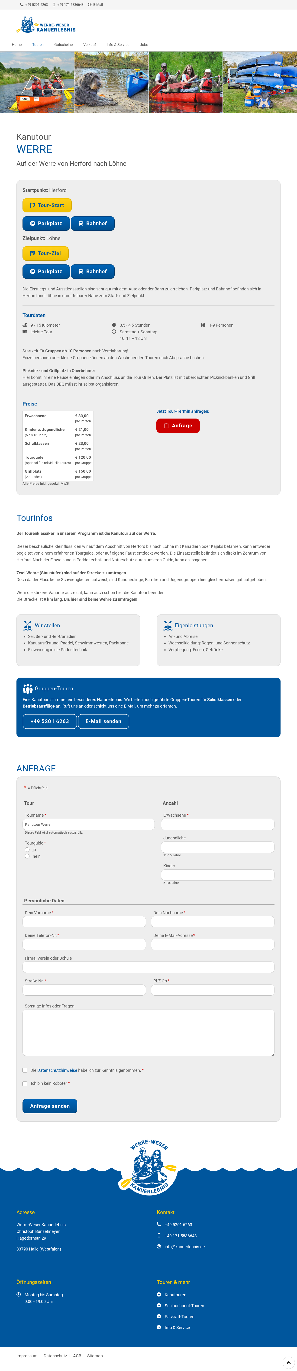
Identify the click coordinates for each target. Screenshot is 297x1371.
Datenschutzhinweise (57, 1070)
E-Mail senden (103, 721)
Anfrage (181, 426)
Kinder (169, 865)
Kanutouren (175, 1294)
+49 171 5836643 (181, 1235)
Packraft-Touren (179, 1316)
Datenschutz (55, 1355)
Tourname (35, 815)
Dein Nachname (169, 912)
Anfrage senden (50, 1106)
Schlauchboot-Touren (184, 1305)
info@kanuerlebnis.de (185, 1246)
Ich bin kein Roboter (49, 1083)
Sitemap (95, 1355)
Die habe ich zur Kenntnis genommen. (87, 1070)
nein (37, 856)
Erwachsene (176, 815)
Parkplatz (49, 223)
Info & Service (177, 1327)
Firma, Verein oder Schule (48, 958)
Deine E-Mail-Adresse (174, 935)
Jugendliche (174, 837)
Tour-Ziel (49, 253)
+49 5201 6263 (50, 721)
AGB (77, 1355)
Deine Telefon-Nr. (42, 935)
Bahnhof (96, 223)
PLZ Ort (161, 980)
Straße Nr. (35, 980)
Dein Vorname (39, 912)
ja (34, 849)
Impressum (27, 1355)
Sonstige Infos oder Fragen (49, 1006)
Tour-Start (50, 205)
